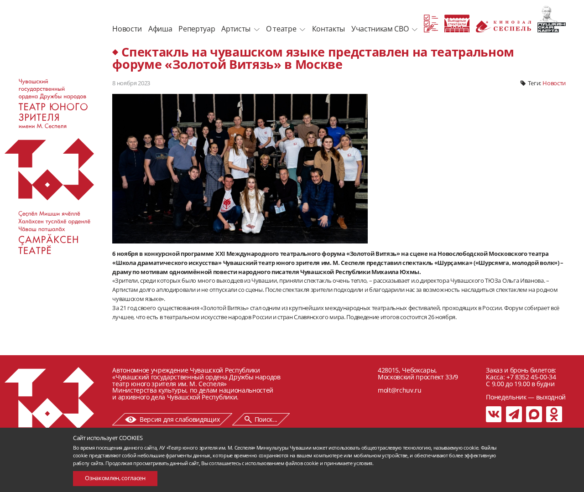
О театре (281, 29)
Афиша (160, 29)
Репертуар (196, 29)
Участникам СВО (379, 29)
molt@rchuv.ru (400, 390)
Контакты (328, 29)
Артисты (235, 29)
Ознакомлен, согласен (115, 478)
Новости (127, 29)
